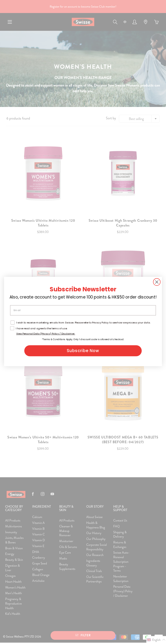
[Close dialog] (156, 281)
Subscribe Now (83, 351)
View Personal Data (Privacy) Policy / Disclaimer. (45, 333)
